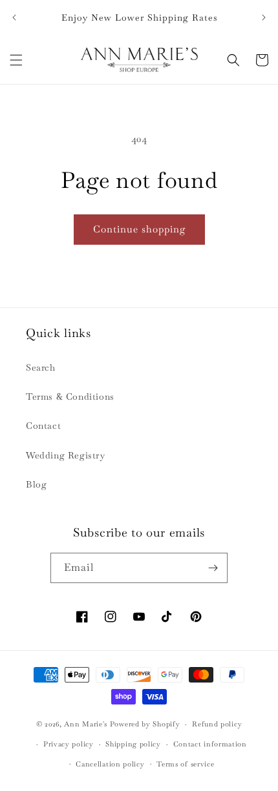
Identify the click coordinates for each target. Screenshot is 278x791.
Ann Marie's (85, 723)
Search (41, 367)
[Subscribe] (212, 568)
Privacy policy (68, 743)
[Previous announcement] (14, 17)
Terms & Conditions (70, 396)
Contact (43, 425)
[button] (16, 60)
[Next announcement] (264, 17)
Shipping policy (133, 743)
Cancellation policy (110, 763)
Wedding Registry (65, 455)
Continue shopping (139, 229)
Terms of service (185, 763)
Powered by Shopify (145, 723)
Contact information (210, 743)
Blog (36, 484)
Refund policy (217, 723)
